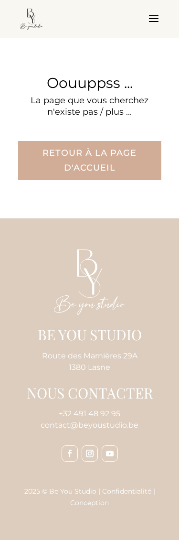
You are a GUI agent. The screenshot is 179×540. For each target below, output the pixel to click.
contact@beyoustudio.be (89, 425)
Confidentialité (126, 491)
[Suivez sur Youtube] (110, 453)
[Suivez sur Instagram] (90, 453)
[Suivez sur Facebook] (70, 453)
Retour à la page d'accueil (89, 160)
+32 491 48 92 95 (89, 413)
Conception (89, 502)
